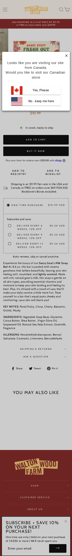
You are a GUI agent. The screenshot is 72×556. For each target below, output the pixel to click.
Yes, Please (41, 90)
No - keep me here (40, 101)
